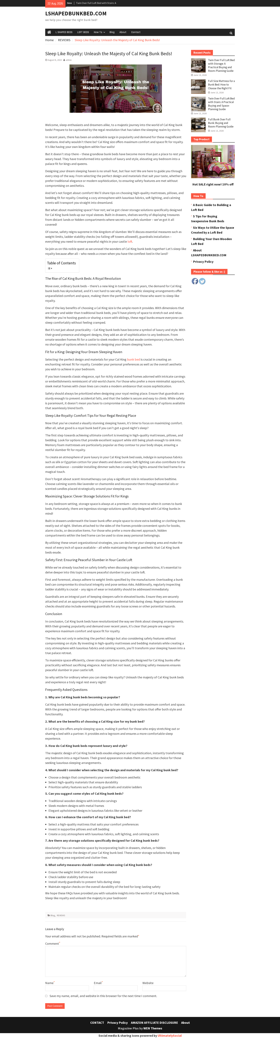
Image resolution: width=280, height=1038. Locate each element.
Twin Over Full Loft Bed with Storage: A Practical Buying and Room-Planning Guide (221, 65)
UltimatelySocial (170, 1035)
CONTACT (97, 1023)
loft (130, 241)
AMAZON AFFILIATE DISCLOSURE (154, 1023)
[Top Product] (213, 177)
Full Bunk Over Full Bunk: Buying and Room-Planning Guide (220, 123)
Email (98, 983)
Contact (135, 32)
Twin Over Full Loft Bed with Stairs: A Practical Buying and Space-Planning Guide (221, 104)
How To (98, 32)
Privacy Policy (203, 262)
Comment (52, 943)
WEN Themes (152, 1028)
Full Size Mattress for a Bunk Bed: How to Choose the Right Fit (221, 84)
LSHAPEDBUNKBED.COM (76, 13)
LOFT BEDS (83, 32)
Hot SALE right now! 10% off (212, 184)
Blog (112, 32)
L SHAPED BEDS (64, 32)
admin (69, 59)
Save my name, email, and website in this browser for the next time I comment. (103, 996)
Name (49, 983)
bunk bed (133, 359)
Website (147, 983)
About (122, 32)
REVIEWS (61, 915)
